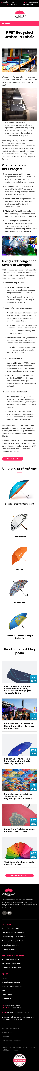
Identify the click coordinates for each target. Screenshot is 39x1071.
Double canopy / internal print (19, 504)
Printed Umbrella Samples (12, 986)
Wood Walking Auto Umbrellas (13, 937)
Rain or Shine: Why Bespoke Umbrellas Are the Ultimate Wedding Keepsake (17, 761)
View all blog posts (19, 876)
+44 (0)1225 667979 (10, 2)
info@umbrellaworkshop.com (22, 4)
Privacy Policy (7, 1032)
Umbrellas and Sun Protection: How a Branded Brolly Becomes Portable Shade (19, 725)
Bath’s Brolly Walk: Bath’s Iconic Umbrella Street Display (19, 830)
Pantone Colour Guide (10, 959)
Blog (3, 990)
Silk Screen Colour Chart (11, 963)
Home (4, 978)
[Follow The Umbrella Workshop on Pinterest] (4, 913)
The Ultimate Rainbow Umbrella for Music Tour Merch (19, 863)
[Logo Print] (19, 555)
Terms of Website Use (10, 1028)
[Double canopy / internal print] (19, 490)
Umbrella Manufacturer (11, 982)
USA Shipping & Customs (11, 1041)
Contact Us (6, 999)
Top (5, 1068)
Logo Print (19, 569)
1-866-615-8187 (33, 2)
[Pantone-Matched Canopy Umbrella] (19, 621)
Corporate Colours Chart (12, 968)
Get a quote (12, 459)
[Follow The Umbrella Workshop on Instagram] (9, 913)
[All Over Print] (19, 522)
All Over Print (19, 536)
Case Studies (7, 994)
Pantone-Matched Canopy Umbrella (19, 636)
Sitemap (5, 1037)
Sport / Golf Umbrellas (10, 928)
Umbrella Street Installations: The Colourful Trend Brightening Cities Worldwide (18, 796)
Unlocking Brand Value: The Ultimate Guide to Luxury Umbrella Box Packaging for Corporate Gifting (17, 689)
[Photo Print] (19, 588)
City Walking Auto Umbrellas (13, 932)
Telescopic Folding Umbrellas (13, 941)
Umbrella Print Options (10, 945)
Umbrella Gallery (8, 949)
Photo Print (19, 602)
